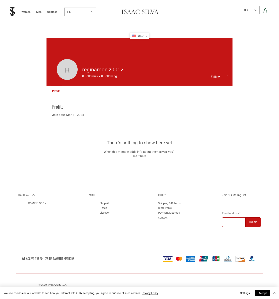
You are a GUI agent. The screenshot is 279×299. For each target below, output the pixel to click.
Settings (245, 293)
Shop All (104, 203)
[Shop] (265, 10)
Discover (104, 212)
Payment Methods (169, 212)
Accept (263, 293)
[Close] (274, 293)
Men (104, 207)
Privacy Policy (150, 293)
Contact (163, 217)
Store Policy (165, 207)
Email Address (230, 213)
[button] (247, 10)
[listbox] (247, 10)
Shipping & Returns (169, 203)
